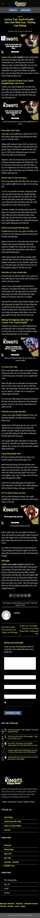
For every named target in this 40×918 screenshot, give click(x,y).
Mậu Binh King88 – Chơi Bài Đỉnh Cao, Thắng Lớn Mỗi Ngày (10, 629)
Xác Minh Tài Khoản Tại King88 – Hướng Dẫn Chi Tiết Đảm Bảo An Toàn (23, 744)
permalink (22, 605)
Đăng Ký (7, 845)
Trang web (8, 693)
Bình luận (8, 655)
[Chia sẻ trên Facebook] (14, 595)
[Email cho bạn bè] (22, 595)
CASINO (20, 16)
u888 (5, 802)
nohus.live (12, 802)
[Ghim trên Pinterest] (25, 595)
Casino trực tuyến (9, 57)
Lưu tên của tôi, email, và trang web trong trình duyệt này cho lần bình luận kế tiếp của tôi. (18, 706)
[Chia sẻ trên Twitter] (18, 595)
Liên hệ (7, 830)
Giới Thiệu (8, 817)
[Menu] (3, 3)
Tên (6, 673)
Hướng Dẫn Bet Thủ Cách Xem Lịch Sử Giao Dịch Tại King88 (23, 758)
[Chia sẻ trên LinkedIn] (29, 595)
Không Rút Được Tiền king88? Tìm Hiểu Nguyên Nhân (23, 731)
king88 (20, 564)
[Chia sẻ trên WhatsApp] (10, 595)
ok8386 (7, 862)
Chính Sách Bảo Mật (12, 821)
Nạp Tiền (8, 854)
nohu (20, 802)
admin (30, 31)
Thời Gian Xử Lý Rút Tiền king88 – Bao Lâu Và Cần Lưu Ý (23, 737)
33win (26, 802)
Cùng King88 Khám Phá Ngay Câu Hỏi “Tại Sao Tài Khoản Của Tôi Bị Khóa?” (22, 751)
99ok (32, 802)
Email (6, 683)
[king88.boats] (20, 3)
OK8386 (10, 904)
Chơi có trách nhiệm (12, 826)
